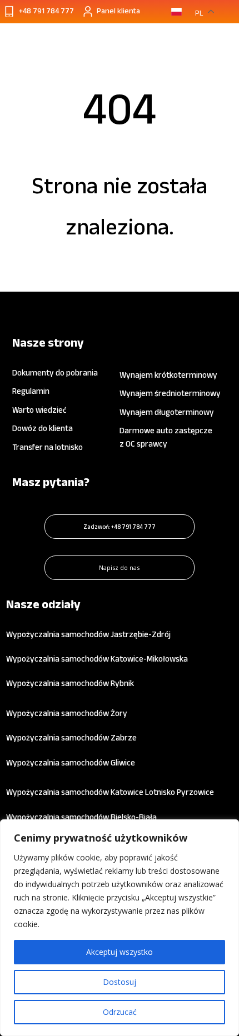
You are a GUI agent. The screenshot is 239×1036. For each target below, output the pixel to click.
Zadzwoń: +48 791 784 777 (119, 526)
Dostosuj (119, 982)
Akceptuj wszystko (119, 952)
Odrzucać (120, 1012)
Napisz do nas (119, 567)
